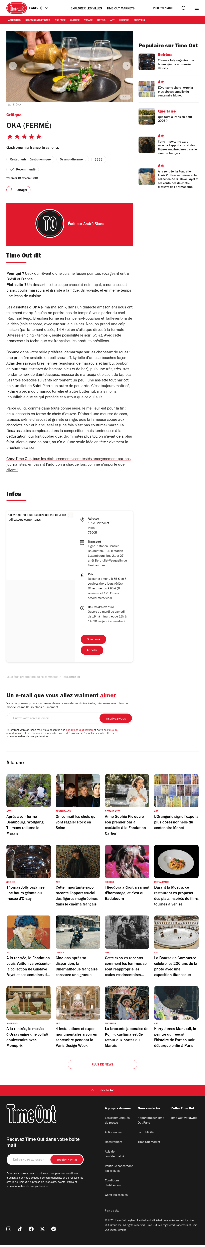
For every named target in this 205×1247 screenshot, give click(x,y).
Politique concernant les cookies (119, 1169)
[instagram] (8, 1229)
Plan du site (112, 1211)
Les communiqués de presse (117, 1121)
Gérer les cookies (116, 1195)
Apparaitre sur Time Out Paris (151, 1121)
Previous (13, 66)
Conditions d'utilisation (113, 1183)
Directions (93, 639)
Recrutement (113, 1142)
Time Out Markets (121, 8)
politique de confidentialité (46, 1178)
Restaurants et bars (37, 20)
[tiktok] (20, 1229)
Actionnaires (113, 1132)
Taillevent (113, 319)
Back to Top (106, 1090)
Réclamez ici (71, 677)
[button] (70, 515)
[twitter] (42, 1229)
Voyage (88, 20)
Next (127, 66)
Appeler (92, 650)
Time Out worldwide (184, 1118)
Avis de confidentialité (114, 1154)
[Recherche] (183, 8)
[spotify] (53, 1229)
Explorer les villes (86, 8)
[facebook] (31, 1229)
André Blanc (93, 224)
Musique (124, 20)
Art (112, 20)
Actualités (14, 20)
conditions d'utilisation (79, 730)
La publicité (146, 1132)
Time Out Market (149, 1142)
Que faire (60, 20)
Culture (74, 20)
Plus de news (102, 1065)
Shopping (139, 20)
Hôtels (101, 20)
